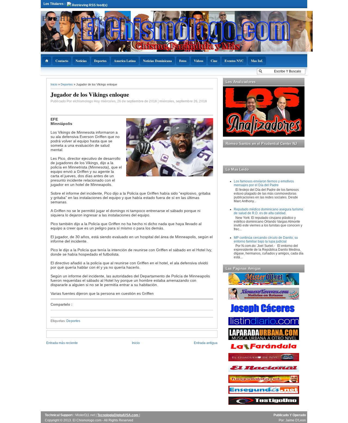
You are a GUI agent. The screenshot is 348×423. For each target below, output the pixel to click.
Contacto (61, 61)
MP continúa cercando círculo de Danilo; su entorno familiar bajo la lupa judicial (266, 239)
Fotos (183, 61)
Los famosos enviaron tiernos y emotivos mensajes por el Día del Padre (264, 183)
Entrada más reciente (62, 343)
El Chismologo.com (86, 18)
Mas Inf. (257, 61)
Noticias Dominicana (157, 61)
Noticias (81, 61)
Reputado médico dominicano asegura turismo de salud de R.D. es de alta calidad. (268, 211)
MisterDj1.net (85, 415)
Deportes (100, 61)
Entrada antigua (205, 343)
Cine (214, 61)
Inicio (54, 84)
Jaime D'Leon (295, 420)
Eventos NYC (234, 61)
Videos (198, 61)
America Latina (125, 61)
